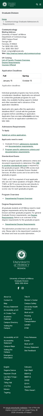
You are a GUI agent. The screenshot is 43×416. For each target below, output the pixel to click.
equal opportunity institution (16, 408)
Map (5, 303)
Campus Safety (30, 303)
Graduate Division (10, 13)
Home (4, 19)
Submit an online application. (14, 135)
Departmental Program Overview (18, 198)
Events (27, 341)
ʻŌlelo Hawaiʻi (29, 390)
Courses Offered (9, 65)
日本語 (26, 380)
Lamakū (27, 325)
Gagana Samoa (10, 370)
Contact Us (8, 300)
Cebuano (28, 367)
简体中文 (27, 374)
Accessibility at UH (11, 310)
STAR (26, 328)
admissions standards (29, 144)
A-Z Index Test (10, 313)
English (6, 367)
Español (27, 387)
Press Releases (30, 337)
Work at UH (28, 312)
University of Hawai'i (24, 412)
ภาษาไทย (7, 386)
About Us (7, 297)
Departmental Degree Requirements (20, 224)
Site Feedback (30, 351)
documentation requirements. (21, 146)
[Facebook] (19, 288)
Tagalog (7, 392)
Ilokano (7, 389)
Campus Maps (9, 346)
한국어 (26, 383)
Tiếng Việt (8, 383)
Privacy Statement (11, 307)
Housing (27, 316)
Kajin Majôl (28, 370)
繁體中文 (27, 377)
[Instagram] (23, 288)
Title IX (27, 297)
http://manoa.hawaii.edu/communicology (23, 53)
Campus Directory (11, 322)
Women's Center (31, 300)
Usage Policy (30, 410)
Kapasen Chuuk (10, 374)
